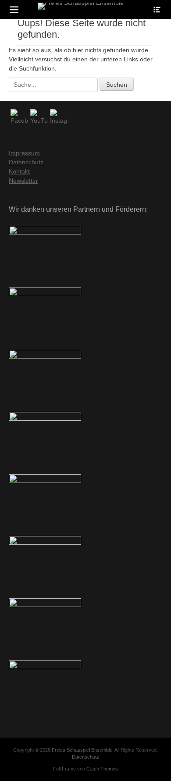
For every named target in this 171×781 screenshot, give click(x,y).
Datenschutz (26, 162)
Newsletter (23, 180)
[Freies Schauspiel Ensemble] (80, 6)
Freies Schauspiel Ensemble (82, 750)
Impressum (24, 152)
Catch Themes (102, 768)
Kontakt (19, 171)
